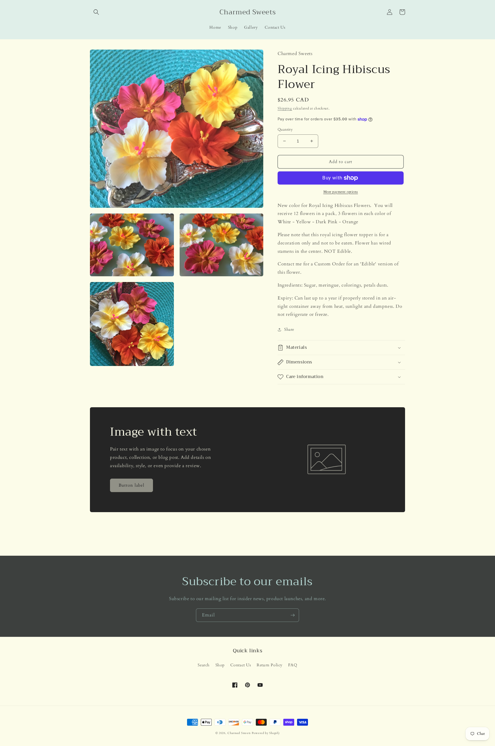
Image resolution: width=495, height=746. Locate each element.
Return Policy (269, 665)
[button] (96, 12)
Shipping (285, 108)
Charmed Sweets (239, 733)
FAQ (292, 665)
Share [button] (289, 329)
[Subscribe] (292, 615)
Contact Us (240, 665)
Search (204, 665)
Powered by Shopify (266, 733)
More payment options (340, 191)
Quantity (285, 129)
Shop (220, 665)
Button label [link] (131, 485)
